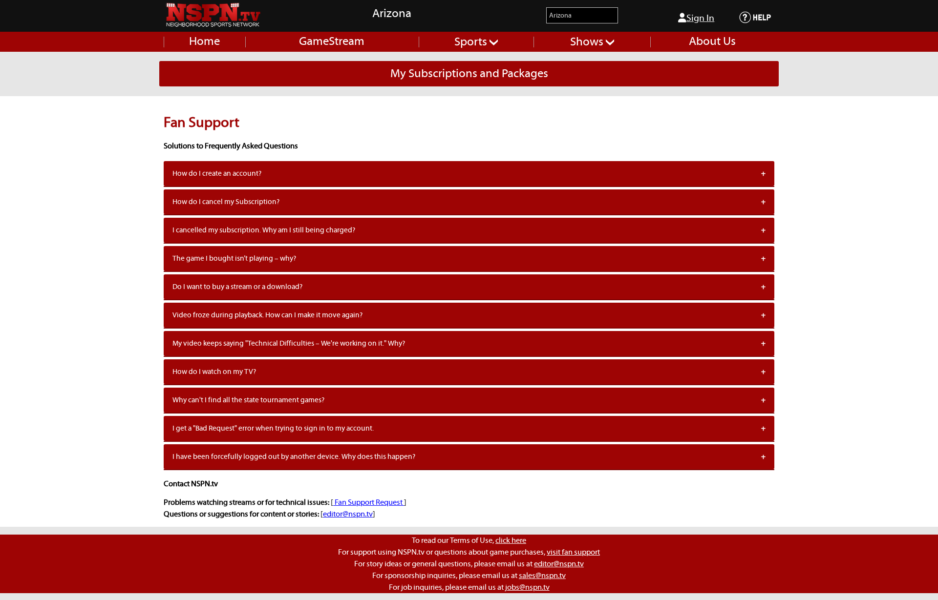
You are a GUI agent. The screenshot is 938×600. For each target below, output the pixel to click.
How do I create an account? (216, 173)
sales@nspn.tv (542, 575)
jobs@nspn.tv (527, 587)
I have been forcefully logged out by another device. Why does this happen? (293, 457)
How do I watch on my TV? (214, 372)
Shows (588, 42)
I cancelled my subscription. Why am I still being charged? (263, 230)
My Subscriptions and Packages (469, 73)
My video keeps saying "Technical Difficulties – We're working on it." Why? (288, 343)
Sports (472, 42)
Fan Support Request (368, 502)
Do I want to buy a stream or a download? (237, 287)
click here (510, 540)
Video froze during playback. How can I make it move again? (267, 315)
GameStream (331, 41)
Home (204, 41)
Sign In (700, 18)
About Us (712, 41)
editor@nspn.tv (348, 514)
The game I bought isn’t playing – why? (234, 258)
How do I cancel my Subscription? (225, 202)
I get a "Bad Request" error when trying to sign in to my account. (273, 428)
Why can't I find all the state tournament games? (248, 400)
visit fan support (573, 552)
